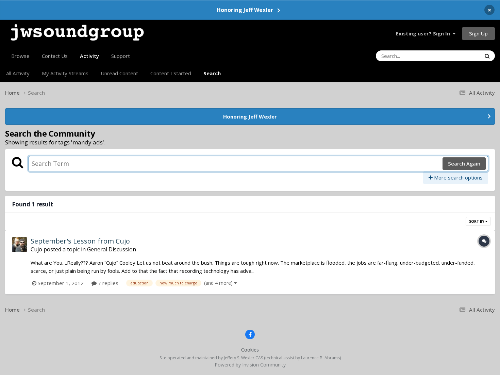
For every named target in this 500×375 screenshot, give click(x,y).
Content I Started (170, 73)
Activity (89, 55)
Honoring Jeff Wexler (245, 10)
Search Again (464, 163)
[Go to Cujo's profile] (19, 244)
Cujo (36, 249)
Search (212, 73)
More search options (458, 177)
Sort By (477, 221)
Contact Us (55, 55)
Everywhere (459, 56)
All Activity (18, 73)
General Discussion (111, 249)
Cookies (250, 349)
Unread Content (119, 73)
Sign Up (478, 33)
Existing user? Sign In (424, 33)
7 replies (107, 283)
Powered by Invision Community (250, 364)
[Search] (487, 55)
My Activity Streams (65, 73)
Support (120, 55)
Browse (20, 55)
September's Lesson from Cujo (80, 241)
